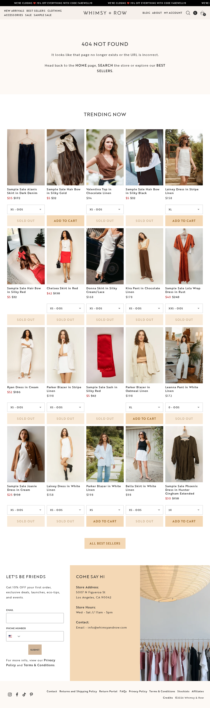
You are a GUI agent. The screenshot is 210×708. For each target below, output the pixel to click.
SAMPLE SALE (43, 15)
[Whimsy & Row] (105, 13)
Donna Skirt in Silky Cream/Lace (101, 290)
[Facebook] (17, 694)
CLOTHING (55, 10)
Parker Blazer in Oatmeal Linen (138, 389)
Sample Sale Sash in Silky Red (102, 389)
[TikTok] (24, 694)
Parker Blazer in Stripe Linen (64, 389)
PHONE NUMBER (16, 628)
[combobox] (13, 636)
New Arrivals (14, 10)
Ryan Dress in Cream (23, 387)
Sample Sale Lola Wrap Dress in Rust (183, 290)
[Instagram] (9, 694)
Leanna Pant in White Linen (181, 389)
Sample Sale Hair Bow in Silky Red (24, 290)
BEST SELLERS (36, 10)
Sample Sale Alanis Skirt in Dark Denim (22, 191)
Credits (168, 697)
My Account (173, 13)
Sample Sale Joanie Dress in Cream (22, 488)
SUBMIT (35, 649)
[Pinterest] (31, 694)
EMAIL (9, 610)
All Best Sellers (105, 543)
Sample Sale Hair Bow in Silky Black (143, 191)
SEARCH (105, 65)
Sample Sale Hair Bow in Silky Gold (64, 191)
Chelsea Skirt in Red (62, 288)
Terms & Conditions (39, 665)
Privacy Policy (138, 691)
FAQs (123, 691)
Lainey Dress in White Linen (63, 488)
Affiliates (198, 691)
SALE (28, 15)
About (157, 13)
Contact (52, 691)
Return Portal (108, 691)
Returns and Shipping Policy (78, 691)
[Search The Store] (188, 13)
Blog (146, 13)
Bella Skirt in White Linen (141, 488)
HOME (81, 65)
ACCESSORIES (13, 15)
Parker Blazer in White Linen (103, 488)
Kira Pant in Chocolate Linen (143, 290)
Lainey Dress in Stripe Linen (182, 191)
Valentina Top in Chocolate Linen (99, 191)
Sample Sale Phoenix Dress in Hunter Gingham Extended (181, 489)
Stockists (183, 691)
